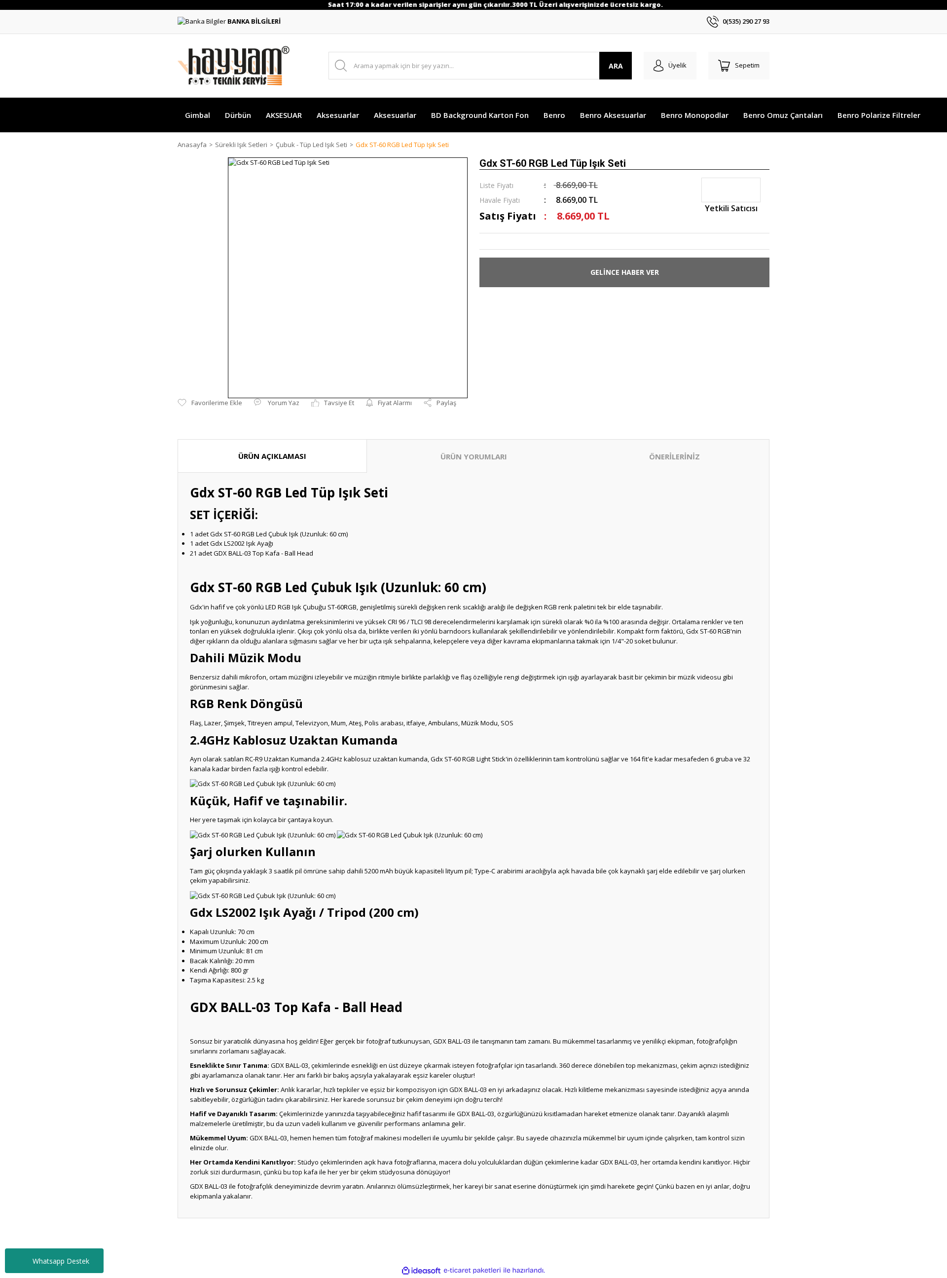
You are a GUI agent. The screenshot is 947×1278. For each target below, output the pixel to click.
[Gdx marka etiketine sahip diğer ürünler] (731, 190)
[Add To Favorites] (210, 403)
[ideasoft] (421, 1271)
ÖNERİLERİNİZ (674, 456)
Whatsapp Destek (61, 1261)
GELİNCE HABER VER (624, 272)
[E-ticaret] (472, 1271)
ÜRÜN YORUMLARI (473, 456)
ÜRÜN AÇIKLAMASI (272, 456)
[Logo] (234, 65)
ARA (616, 66)
